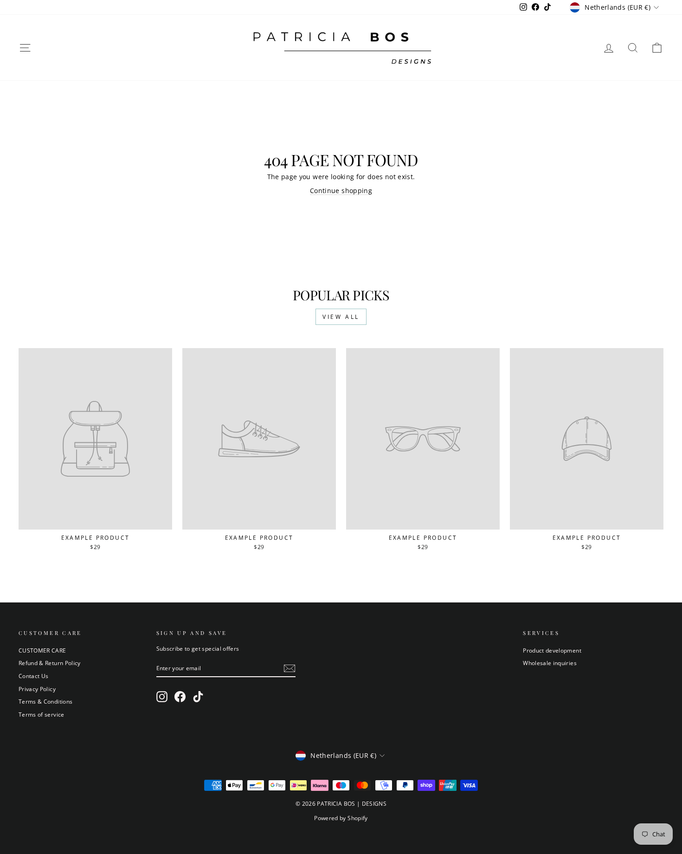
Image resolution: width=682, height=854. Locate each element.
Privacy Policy (37, 688)
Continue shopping (341, 190)
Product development (552, 650)
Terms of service (41, 714)
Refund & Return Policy (50, 662)
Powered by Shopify (340, 818)
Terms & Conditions (45, 701)
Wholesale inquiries (550, 662)
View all (341, 317)
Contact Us (34, 675)
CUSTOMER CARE (42, 650)
